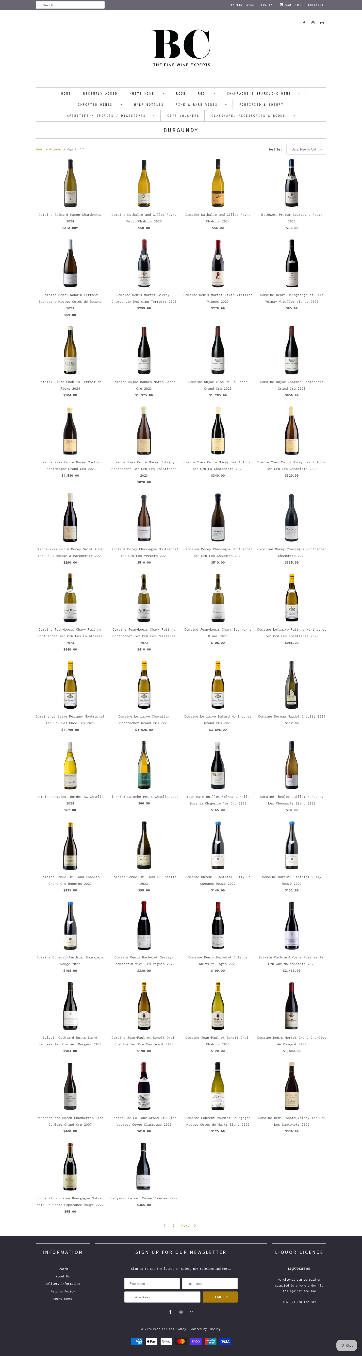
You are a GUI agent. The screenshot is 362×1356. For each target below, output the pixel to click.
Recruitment (62, 1299)
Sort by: (276, 149)
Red (204, 93)
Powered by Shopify (205, 1329)
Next (186, 1225)
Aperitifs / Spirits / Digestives (109, 115)
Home (66, 93)
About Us (63, 1276)
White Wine (144, 93)
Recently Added (100, 93)
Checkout (316, 4)
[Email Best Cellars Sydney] (322, 22)
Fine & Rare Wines (199, 104)
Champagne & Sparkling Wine (261, 93)
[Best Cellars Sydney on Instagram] (313, 22)
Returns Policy (63, 1291)
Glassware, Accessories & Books (251, 115)
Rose (181, 93)
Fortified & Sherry (261, 104)
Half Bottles (149, 104)
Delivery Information (63, 1284)
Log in (267, 4)
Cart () (292, 4)
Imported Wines (97, 104)
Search (63, 1269)
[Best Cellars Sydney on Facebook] (304, 22)
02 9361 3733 (242, 4)
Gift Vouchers (183, 115)
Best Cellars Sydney (169, 1329)
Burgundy (181, 130)
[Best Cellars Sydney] (181, 49)
